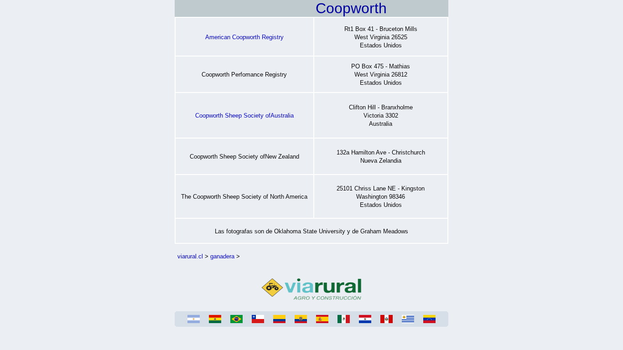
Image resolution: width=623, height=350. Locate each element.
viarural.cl (190, 256)
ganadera (222, 256)
